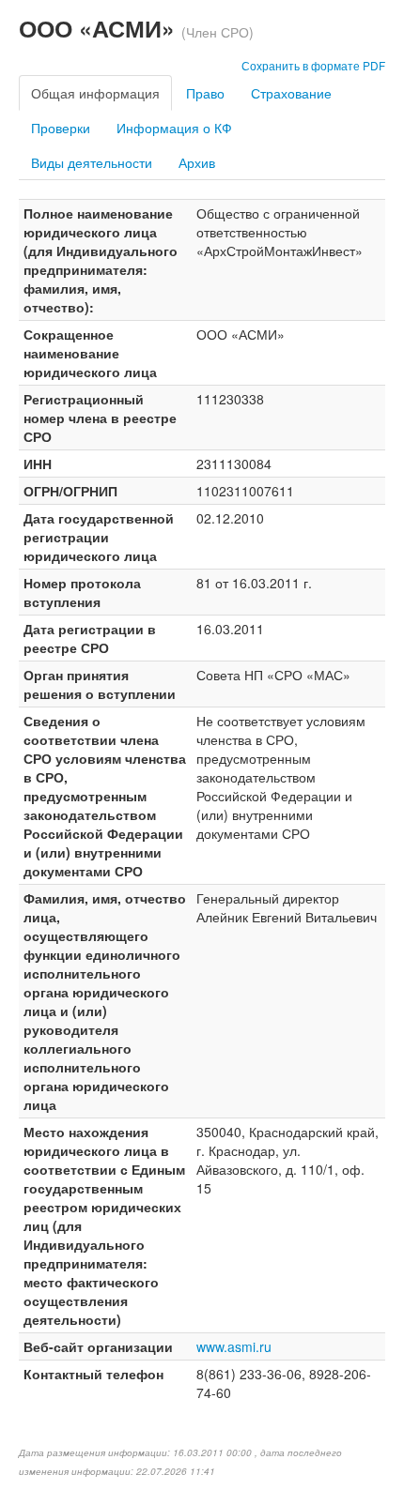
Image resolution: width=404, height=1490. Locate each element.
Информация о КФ (174, 127)
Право (205, 93)
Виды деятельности (91, 162)
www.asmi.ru (234, 1346)
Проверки (60, 127)
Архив (197, 162)
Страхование (291, 93)
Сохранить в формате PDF (313, 65)
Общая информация (95, 93)
